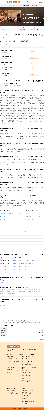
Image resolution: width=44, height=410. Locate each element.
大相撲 (17, 370)
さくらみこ (27, 228)
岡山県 (35, 291)
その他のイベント (25, 378)
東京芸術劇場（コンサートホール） (26, 263)
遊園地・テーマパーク (26, 372)
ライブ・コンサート (11, 392)
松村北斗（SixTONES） (29, 237)
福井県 (39, 289)
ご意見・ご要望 (25, 401)
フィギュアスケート (14, 369)
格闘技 (8, 369)
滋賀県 (16, 291)
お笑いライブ (18, 361)
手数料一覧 (24, 398)
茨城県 (8, 289)
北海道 (1, 289)
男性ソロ (2, 237)
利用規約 (29, 392)
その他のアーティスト (4, 249)
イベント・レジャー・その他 (12, 393)
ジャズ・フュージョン (4, 246)
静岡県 (8, 291)
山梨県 (1, 291)
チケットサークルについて (27, 400)
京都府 (19, 291)
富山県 (31, 289)
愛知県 (12, 291)
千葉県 (16, 289)
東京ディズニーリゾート (26, 373)
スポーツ (17, 392)
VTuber (1, 228)
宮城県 (5, 289)
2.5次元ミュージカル (11, 361)
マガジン (29, 403)
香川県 (1, 294)
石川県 (35, 289)
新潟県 (28, 289)
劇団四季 (14, 359)
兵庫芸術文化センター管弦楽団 (31, 243)
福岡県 (5, 294)
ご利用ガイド (24, 390)
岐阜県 (5, 291)
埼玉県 (12, 289)
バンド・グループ (3, 234)
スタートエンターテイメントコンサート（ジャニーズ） (11, 213)
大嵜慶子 (19, 85)
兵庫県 (14, 260)
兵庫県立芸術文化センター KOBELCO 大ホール (28, 260)
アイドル (2, 222)
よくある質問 (30, 390)
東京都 (14, 263)
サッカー (9, 370)
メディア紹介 (24, 403)
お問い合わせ (24, 392)
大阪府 (23, 291)
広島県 (39, 291)
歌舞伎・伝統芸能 (10, 356)
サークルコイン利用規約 (26, 393)
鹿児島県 (9, 294)
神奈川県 (24, 289)
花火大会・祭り (25, 370)
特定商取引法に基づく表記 (27, 396)
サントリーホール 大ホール (24, 266)
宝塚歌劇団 (9, 359)
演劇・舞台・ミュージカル (12, 390)
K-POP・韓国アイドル (4, 216)
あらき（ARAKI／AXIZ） (30, 219)
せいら (26, 231)
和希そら (26, 240)
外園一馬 (26, 246)
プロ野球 (13, 370)
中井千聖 (26, 249)
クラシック (2, 243)
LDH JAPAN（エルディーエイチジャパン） (33, 225)
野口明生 (2, 85)
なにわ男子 (27, 213)
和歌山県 (31, 291)
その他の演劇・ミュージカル (12, 358)
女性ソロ (2, 240)
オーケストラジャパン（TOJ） (10, 85)
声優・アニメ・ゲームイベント (27, 375)
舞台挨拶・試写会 (25, 381)
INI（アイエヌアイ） (29, 222)
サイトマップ (31, 401)
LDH (1, 225)
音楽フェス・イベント (26, 380)
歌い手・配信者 (3, 219)
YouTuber (2, 231)
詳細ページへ (33, 45)
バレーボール (9, 372)
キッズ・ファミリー (25, 377)
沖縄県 (13, 294)
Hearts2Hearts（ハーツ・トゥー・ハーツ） (34, 216)
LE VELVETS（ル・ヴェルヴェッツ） (32, 234)
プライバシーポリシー (26, 395)
